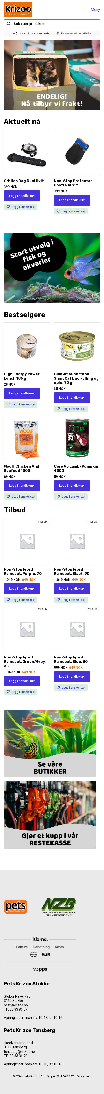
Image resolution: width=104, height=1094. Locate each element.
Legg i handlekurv (22, 196)
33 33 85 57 (18, 1009)
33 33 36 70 (18, 1056)
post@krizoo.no (16, 1005)
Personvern (83, 1076)
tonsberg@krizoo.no (19, 1052)
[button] (20, 207)
